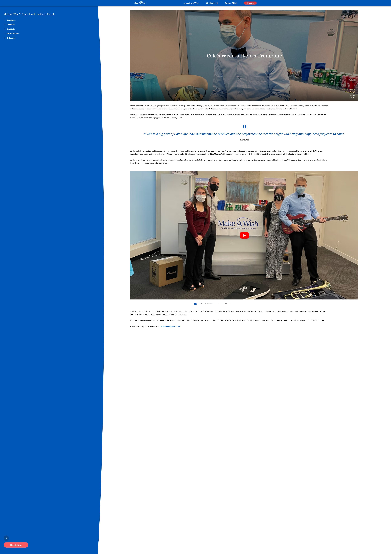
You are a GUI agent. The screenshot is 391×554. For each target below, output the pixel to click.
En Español (11, 38)
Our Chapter (11, 20)
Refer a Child (231, 3)
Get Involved (212, 3)
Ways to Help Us (13, 33)
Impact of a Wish (191, 3)
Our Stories (11, 29)
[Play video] (244, 235)
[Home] (140, 2)
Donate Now (16, 545)
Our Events (11, 24)
